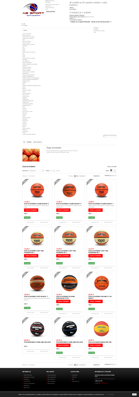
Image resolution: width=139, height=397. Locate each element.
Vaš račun (23, 25)
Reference (26, 385)
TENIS (23, 87)
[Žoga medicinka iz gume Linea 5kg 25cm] (69, 328)
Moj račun (50, 371)
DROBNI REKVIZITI (26, 105)
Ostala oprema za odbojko (28, 71)
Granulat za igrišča (26, 90)
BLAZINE (24, 97)
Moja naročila (52, 375)
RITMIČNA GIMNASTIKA (27, 100)
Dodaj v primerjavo (44, 222)
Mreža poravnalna (26, 93)
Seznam (115, 171)
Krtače (23, 91)
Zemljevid (26, 387)
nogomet (24, 110)
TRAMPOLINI (25, 99)
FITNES (24, 132)
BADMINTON (25, 73)
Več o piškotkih (110, 394)
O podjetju (26, 381)
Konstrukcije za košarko (99, 30)
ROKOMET (24, 59)
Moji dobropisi (52, 377)
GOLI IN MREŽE (25, 61)
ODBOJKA (24, 65)
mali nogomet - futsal (27, 111)
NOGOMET (24, 46)
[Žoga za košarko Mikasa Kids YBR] (101, 328)
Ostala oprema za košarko (28, 36)
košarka (24, 108)
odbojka (24, 114)
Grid (111, 171)
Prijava (22, 23)
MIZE (23, 84)
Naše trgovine (27, 375)
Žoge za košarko (26, 35)
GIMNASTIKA (25, 102)
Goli (23, 47)
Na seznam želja (30, 222)
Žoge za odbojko (26, 70)
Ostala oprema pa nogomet (28, 52)
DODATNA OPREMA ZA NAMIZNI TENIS (31, 85)
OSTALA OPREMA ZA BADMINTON (30, 79)
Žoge (23, 50)
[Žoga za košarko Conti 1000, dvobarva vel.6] (69, 237)
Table (95, 32)
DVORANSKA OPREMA (27, 103)
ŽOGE (23, 107)
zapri (134, 394)
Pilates (23, 116)
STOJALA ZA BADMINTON (28, 75)
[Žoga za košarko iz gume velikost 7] (101, 190)
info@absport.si (104, 383)
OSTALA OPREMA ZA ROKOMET (29, 64)
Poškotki (26, 379)
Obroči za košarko (26, 33)
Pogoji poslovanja (29, 383)
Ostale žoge (25, 120)
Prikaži (47, 170)
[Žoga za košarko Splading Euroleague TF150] (69, 283)
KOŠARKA (96, 29)
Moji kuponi (51, 383)
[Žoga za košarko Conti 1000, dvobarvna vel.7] (101, 237)
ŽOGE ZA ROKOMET (27, 62)
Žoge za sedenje (26, 117)
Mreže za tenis (25, 96)
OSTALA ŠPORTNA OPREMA (28, 134)
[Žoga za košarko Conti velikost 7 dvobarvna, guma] (37, 283)
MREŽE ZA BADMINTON (28, 76)
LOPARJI (24, 82)
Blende (24, 88)
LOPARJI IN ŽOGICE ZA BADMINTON (30, 78)
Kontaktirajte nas (28, 377)
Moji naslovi (51, 379)
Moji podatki (51, 381)
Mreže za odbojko (26, 68)
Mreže (23, 49)
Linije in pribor (25, 94)
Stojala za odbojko (26, 67)
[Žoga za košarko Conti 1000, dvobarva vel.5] (37, 237)
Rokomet (24, 113)
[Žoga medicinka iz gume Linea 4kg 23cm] (37, 328)
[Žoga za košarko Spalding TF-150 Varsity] (101, 283)
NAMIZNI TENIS (26, 81)
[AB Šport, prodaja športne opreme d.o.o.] (33, 9)
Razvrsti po (25, 170)
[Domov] (24, 142)
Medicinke (24, 119)
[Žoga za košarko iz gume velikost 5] (37, 190)
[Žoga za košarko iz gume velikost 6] (69, 190)
